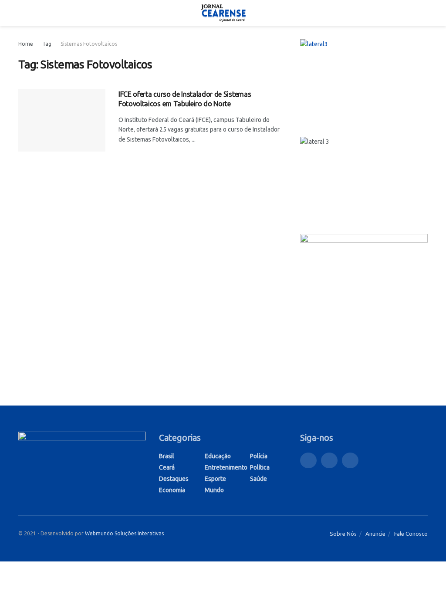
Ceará (167, 467)
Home (25, 44)
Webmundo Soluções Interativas (124, 533)
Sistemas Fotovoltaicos (89, 44)
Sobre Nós (343, 534)
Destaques (174, 478)
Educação (218, 456)
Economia (172, 490)
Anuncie (375, 534)
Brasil (166, 456)
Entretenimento (226, 467)
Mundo (214, 490)
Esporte (215, 478)
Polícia (258, 456)
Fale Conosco (411, 534)
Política (260, 467)
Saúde (258, 478)
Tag (46, 44)
